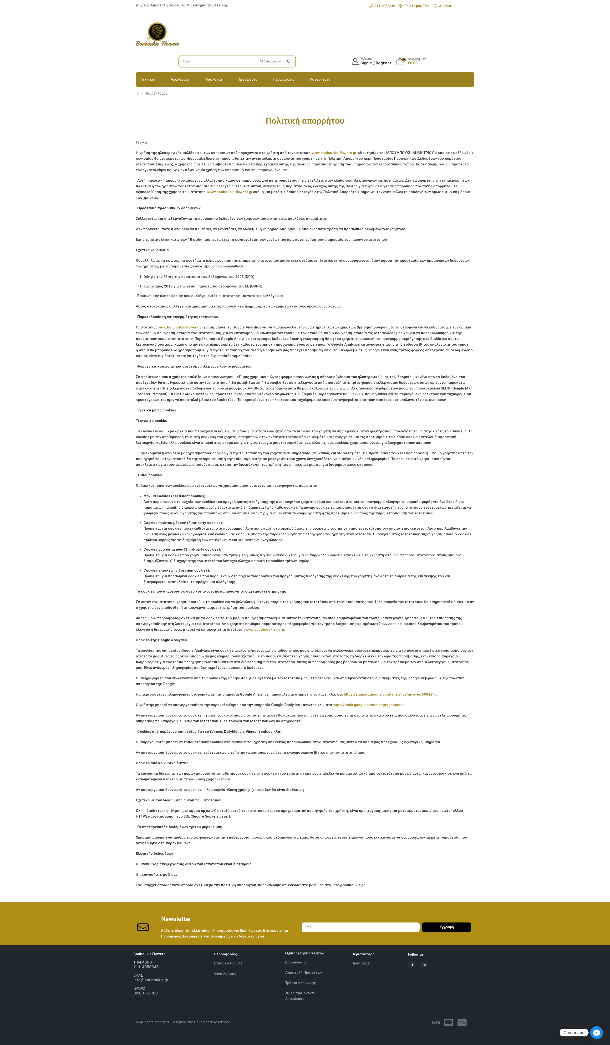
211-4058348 (146, 966)
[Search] (289, 61)
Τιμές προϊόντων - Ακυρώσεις (300, 996)
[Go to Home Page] (137, 94)
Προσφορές (247, 79)
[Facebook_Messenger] (596, 1032)
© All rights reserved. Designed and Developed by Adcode (183, 1022)
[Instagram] (424, 965)
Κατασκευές (320, 79)
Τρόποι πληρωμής (300, 983)
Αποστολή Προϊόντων (303, 972)
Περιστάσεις (284, 79)
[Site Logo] (157, 34)
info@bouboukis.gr (150, 980)
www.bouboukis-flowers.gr (334, 153)
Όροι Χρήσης (225, 973)
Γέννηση (148, 79)
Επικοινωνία (295, 962)
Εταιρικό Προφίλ (228, 963)
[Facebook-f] (412, 965)
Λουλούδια (180, 79)
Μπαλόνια (213, 79)
